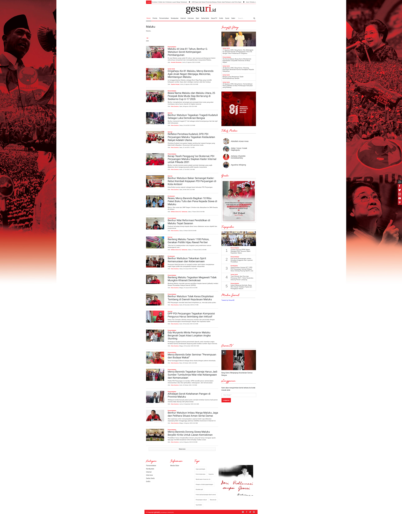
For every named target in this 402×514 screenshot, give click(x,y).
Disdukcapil (199, 489)
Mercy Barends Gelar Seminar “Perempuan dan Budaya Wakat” (192, 356)
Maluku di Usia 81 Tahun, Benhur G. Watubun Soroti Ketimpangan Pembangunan (188, 51)
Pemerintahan (164, 18)
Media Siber (174, 466)
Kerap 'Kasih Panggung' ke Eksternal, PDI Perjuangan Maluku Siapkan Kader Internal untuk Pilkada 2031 (192, 159)
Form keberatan (200, 474)
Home (149, 18)
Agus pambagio (200, 469)
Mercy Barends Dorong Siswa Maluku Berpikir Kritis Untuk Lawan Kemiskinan (190, 433)
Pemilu (155, 18)
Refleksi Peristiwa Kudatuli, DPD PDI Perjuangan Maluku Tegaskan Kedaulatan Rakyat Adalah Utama (191, 137)
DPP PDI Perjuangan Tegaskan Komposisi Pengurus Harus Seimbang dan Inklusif (191, 315)
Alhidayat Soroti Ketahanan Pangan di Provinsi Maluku (189, 395)
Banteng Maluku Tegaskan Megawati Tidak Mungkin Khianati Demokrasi (192, 279)
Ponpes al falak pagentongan (204, 484)
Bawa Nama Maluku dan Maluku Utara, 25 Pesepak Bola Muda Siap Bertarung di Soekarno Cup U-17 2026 (191, 96)
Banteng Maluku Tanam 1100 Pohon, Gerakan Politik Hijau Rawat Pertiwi (188, 241)
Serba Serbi (205, 18)
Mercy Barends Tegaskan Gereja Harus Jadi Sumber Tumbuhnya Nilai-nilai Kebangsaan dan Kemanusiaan (192, 374)
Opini (197, 18)
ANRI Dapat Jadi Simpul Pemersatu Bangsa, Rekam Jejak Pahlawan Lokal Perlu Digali (166, 2)
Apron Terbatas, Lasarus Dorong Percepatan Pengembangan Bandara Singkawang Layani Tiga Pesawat (226, 2)
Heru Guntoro (175, 106)
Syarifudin (199, 505)
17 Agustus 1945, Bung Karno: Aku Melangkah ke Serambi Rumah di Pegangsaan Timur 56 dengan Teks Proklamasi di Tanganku (238, 51)
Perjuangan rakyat (201, 499)
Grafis (221, 18)
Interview (191, 18)
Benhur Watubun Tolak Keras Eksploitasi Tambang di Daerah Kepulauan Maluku (191, 298)
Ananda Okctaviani (176, 62)
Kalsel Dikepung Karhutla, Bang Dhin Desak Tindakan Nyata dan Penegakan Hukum (241, 286)
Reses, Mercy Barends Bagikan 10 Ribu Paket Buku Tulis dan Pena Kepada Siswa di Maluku (192, 201)
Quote (227, 18)
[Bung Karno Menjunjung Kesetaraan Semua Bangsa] (238, 360)
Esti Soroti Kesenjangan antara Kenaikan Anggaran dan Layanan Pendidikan (242, 260)
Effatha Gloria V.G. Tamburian (179, 211)
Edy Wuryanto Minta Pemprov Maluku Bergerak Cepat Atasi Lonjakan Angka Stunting (189, 335)
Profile (233, 38)
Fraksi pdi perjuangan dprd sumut (206, 494)
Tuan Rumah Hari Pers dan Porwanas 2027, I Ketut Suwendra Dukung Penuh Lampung (242, 277)
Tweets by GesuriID (227, 300)
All (147, 38)
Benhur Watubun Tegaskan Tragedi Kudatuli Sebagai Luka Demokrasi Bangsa (193, 117)
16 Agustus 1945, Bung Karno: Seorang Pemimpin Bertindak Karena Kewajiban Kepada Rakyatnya (238, 69)
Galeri (233, 18)
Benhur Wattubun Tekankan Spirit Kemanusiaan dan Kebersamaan (187, 260)
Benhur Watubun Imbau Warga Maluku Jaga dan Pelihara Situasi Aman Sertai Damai (193, 414)
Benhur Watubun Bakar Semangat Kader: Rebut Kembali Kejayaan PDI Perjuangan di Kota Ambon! (192, 181)
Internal (183, 18)
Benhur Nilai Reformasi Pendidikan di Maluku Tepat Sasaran (189, 222)
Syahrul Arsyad (175, 84)
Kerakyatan (174, 18)
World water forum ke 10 (203, 479)
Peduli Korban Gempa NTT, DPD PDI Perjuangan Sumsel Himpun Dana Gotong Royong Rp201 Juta (242, 269)
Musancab (213, 499)
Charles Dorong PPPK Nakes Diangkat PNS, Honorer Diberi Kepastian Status (240, 251)
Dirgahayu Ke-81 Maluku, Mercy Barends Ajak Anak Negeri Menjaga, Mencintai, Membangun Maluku (190, 74)
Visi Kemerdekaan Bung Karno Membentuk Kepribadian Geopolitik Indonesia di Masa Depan (237, 60)
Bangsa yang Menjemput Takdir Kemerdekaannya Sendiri (233, 77)
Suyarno (211, 474)
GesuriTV (214, 18)
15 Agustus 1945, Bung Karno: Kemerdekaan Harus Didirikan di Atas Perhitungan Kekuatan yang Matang (238, 85)
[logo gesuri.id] (201, 9)
